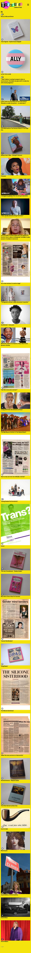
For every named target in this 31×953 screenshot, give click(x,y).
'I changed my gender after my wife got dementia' (14, 196)
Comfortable (4, 829)
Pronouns (3, 176)
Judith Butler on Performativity (9, 895)
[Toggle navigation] (28, 4)
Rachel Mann (4, 917)
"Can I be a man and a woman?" (9, 390)
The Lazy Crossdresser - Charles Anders (11, 571)
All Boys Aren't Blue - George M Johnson (11, 155)
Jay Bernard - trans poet (7, 325)
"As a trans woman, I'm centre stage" (11, 283)
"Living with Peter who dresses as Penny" (12, 409)
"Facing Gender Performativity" (9, 501)
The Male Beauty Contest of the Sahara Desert (13, 432)
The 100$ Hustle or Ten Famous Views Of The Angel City (14, 129)
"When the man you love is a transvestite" (12, 755)
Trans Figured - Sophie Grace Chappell (11, 41)
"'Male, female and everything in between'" (12, 215)
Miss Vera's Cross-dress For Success (10, 596)
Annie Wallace (4, 941)
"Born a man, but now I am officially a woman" (13, 476)
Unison (2, 546)
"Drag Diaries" (4, 666)
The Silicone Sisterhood (7, 710)
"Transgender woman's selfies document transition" (15, 302)
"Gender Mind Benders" (7, 641)
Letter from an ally (6, 74)
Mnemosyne (4, 850)
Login (2, 946)
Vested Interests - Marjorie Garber (10, 780)
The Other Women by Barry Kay (9, 805)
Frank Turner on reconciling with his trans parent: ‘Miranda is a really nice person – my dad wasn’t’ (14, 102)
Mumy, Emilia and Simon (7, 16)
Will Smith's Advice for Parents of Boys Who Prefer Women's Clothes (14, 344)
